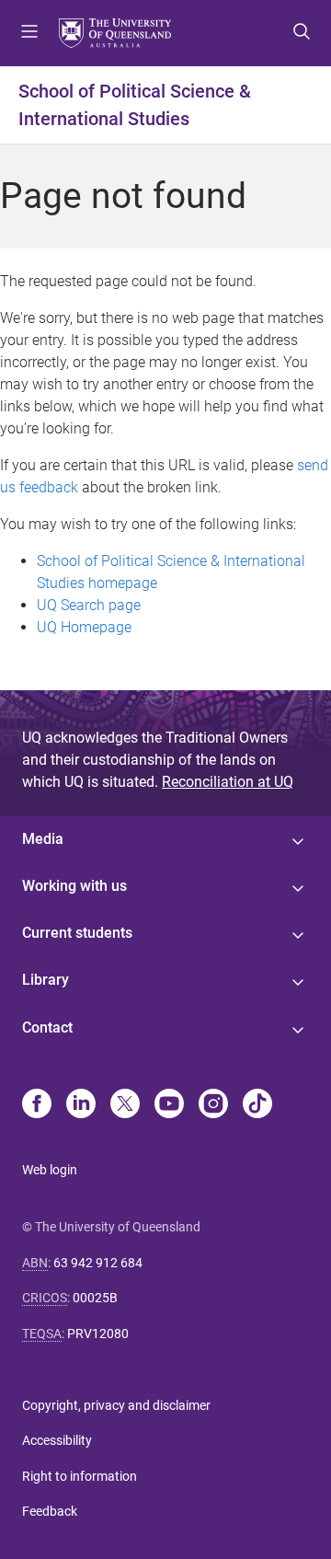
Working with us (74, 886)
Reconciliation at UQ (227, 782)
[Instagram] (213, 1105)
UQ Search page (89, 605)
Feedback (49, 1511)
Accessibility (57, 1440)
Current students (77, 932)
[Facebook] (36, 1105)
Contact (47, 1027)
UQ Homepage (84, 627)
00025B (95, 1297)
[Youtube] (169, 1105)
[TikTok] (257, 1105)
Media (42, 839)
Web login (49, 1169)
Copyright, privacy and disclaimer (116, 1405)
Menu (29, 33)
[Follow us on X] (125, 1105)
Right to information (79, 1476)
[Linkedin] (81, 1105)
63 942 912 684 (98, 1262)
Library (45, 979)
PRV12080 (98, 1333)
